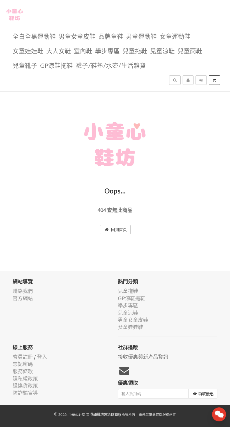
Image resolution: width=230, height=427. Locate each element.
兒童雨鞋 (190, 51)
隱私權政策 (25, 378)
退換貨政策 (25, 385)
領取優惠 (206, 393)
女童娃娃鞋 (28, 51)
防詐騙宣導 (25, 393)
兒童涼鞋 (162, 51)
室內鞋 (83, 51)
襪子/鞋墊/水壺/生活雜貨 (111, 66)
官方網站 (23, 298)
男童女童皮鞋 (77, 37)
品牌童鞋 (110, 37)
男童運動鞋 (141, 37)
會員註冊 (23, 357)
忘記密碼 (23, 364)
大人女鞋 (58, 51)
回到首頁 (118, 229)
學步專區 (107, 51)
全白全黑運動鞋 (34, 37)
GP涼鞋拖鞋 (56, 66)
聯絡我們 (23, 291)
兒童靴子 (25, 66)
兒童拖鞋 (135, 51)
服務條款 (23, 371)
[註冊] (188, 80)
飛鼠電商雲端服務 (155, 414)
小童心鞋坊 (76, 414)
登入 (42, 357)
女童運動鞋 (175, 37)
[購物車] (214, 80)
